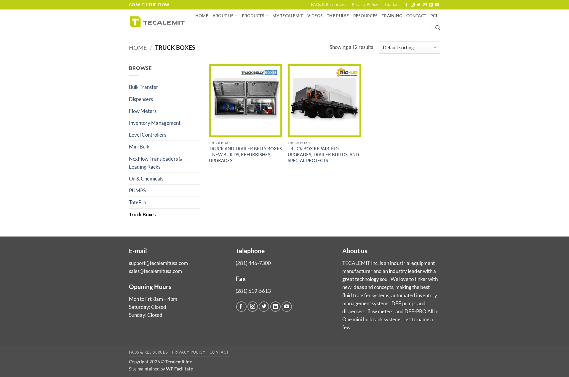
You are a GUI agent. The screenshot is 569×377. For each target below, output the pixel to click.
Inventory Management (154, 123)
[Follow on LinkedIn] (431, 5)
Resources (365, 15)
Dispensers (141, 99)
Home (201, 15)
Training (392, 15)
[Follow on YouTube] (437, 5)
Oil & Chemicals (146, 178)
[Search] (437, 28)
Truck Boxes (142, 214)
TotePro (137, 202)
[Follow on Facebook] (406, 5)
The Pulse (338, 15)
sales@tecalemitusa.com (155, 271)
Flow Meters (142, 111)
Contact (392, 4)
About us (223, 15)
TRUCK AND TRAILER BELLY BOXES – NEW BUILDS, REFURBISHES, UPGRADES (245, 154)
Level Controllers (147, 135)
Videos (315, 15)
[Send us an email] (425, 5)
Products (253, 15)
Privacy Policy (365, 4)
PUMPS (137, 190)
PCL (434, 15)
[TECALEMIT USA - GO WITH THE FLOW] (157, 21)
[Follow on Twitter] (419, 5)
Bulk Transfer (143, 87)
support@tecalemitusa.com (158, 263)
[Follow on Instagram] (413, 5)
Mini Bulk (139, 146)
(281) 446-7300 (253, 263)
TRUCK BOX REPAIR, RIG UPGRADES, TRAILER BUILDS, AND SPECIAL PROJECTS (323, 154)
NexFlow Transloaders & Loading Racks (155, 163)
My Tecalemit (287, 15)
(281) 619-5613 (253, 291)
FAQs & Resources (328, 4)
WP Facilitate (179, 368)
